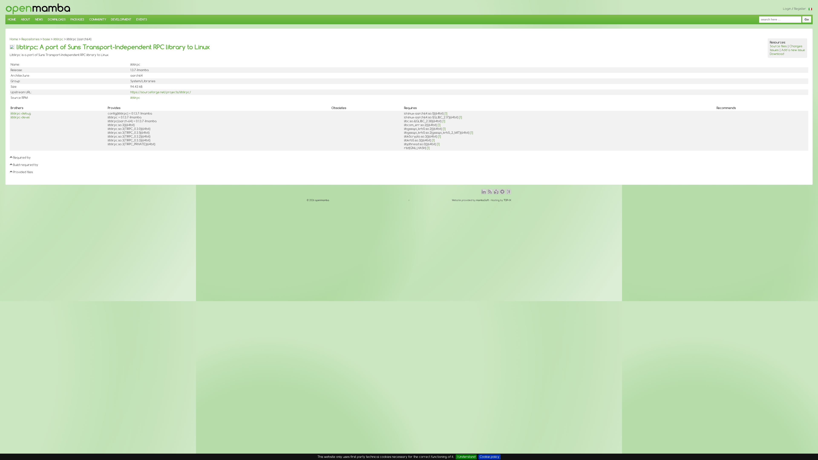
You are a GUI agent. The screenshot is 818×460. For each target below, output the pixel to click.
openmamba (321, 200)
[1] (446, 113)
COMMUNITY (97, 19)
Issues (774, 50)
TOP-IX (507, 200)
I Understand (466, 457)
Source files (778, 46)
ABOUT (25, 19)
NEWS (39, 19)
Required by (22, 158)
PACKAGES (77, 19)
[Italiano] (810, 9)
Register (800, 9)
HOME (12, 19)
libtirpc (58, 39)
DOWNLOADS (57, 19)
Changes (795, 46)
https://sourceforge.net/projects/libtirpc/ (160, 92)
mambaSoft (482, 200)
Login (787, 9)
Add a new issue (793, 50)
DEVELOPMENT (121, 19)
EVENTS (141, 19)
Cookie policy (489, 457)
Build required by (25, 165)
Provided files (23, 172)
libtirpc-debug (21, 113)
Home (14, 39)
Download (777, 54)
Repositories (30, 39)
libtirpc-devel (20, 117)
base (46, 39)
